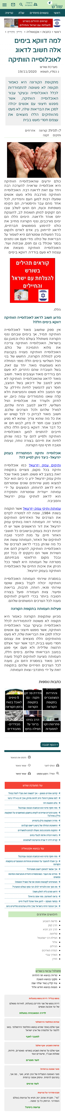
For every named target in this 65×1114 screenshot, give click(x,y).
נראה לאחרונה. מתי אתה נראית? (42, 896)
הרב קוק (52, 925)
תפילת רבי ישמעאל (47, 937)
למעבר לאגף (32, 1036)
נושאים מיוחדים (39, 13)
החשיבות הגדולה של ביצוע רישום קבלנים (39, 825)
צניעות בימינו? (32, 1107)
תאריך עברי (51, 954)
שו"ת (21, 13)
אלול (54, 942)
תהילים (53, 946)
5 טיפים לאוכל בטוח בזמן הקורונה (14, 702)
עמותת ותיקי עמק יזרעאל (42, 509)
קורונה (43, 130)
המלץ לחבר (49, 765)
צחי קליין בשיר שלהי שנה (44, 983)
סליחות (53, 933)
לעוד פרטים (33, 1083)
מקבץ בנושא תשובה (46, 979)
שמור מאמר (21, 765)
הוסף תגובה (49, 744)
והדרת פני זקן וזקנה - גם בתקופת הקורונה (33, 700)
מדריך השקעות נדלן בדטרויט (44, 820)
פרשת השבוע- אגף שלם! (47, 1045)
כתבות (46, 32)
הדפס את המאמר (18, 757)
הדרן (54, 959)
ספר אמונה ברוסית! (49, 1069)
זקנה (46, 135)
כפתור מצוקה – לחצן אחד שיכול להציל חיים (38, 901)
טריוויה (9, 13)
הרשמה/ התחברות (29, 3)
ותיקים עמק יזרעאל (45, 465)
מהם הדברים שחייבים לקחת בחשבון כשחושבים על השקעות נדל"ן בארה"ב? (32, 814)
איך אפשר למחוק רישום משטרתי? (42, 869)
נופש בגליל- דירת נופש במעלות (44, 998)
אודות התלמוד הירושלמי (47, 1021)
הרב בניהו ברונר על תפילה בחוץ (33, 724)
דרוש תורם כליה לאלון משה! (45, 891)
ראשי (57, 32)
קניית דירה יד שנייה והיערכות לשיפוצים (40, 840)
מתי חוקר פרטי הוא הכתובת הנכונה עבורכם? (37, 807)
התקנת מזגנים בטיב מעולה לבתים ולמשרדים (37, 830)
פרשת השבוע (50, 921)
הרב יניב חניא (50, 929)
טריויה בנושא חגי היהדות (44, 975)
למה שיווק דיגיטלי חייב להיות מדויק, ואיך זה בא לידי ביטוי (32, 798)
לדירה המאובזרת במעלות (32, 1013)
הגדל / (52, 773)
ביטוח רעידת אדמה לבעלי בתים (43, 835)
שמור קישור (21, 773)
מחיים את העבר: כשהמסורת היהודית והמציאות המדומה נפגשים (34, 875)
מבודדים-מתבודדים (14, 726)
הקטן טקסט (42, 773)
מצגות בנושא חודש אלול (44, 987)
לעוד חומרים (32, 1060)
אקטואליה (32, 32)
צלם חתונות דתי (50, 802)
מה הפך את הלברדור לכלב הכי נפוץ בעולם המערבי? (34, 886)
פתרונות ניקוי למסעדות (52, 726)
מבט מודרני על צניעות (48, 1092)
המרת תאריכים (49, 950)
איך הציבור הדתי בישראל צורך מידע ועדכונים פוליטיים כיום (31, 906)
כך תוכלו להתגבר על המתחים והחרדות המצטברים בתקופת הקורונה (51, 693)
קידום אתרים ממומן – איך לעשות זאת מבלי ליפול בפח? (32, 793)
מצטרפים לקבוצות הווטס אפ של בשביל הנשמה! (36, 881)
